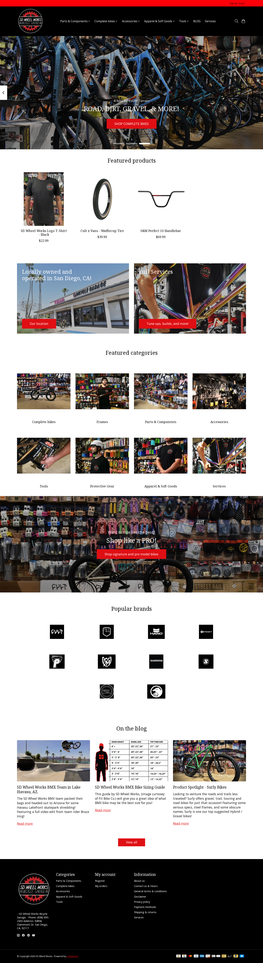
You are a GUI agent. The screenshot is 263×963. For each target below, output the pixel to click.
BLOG (197, 21)
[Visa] (196, 956)
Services (210, 21)
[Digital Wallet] (216, 956)
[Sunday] (206, 662)
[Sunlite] (106, 691)
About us (139, 881)
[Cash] (178, 956)
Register (100, 881)
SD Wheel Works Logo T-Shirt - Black (44, 232)
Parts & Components (160, 422)
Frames (102, 422)
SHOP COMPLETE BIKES (132, 123)
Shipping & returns (145, 912)
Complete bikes (43, 422)
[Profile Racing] (57, 662)
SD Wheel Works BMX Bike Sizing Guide (130, 787)
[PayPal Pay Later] (235, 956)
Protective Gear (102, 486)
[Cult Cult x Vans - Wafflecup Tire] (102, 199)
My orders (101, 886)
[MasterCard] (190, 956)
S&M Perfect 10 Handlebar (160, 230)
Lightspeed (72, 956)
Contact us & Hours (146, 886)
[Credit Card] (184, 956)
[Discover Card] (208, 956)
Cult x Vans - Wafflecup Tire (102, 230)
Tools (44, 486)
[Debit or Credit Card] (230, 956)
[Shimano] (156, 662)
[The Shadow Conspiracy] (156, 691)
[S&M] (106, 662)
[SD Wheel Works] (30, 21)
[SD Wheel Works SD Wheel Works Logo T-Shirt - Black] (43, 199)
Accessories (219, 422)
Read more (25, 823)
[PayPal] (224, 956)
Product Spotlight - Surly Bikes (200, 787)
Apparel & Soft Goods (160, 486)
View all (131, 842)
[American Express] (202, 956)
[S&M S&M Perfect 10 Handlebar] (160, 199)
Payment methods (145, 907)
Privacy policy (142, 901)
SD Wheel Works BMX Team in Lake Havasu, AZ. (49, 789)
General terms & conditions (150, 891)
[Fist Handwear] (106, 632)
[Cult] (57, 632)
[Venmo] (242, 956)
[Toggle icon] (236, 21)
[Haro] (156, 632)
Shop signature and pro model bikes (131, 554)
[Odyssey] (206, 632)
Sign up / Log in (237, 3)
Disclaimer (140, 896)
